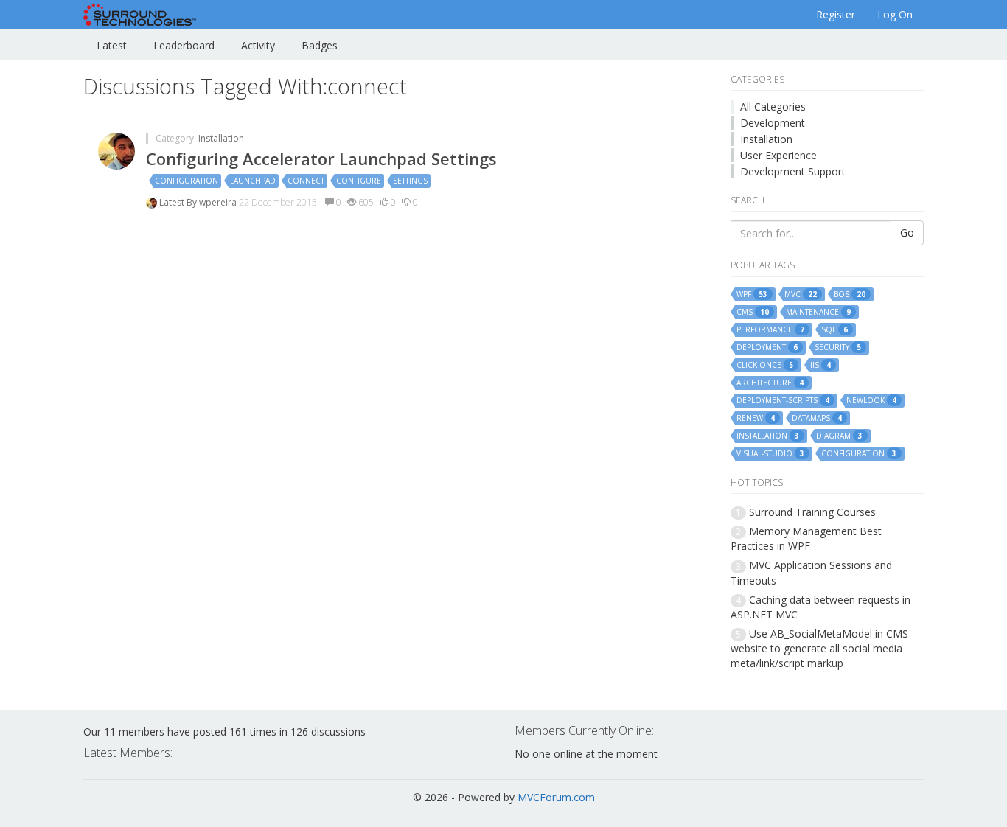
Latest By (179, 202)
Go (907, 233)
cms (752, 312)
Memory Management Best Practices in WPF (806, 538)
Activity (258, 45)
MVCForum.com (556, 797)
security (838, 347)
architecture (770, 382)
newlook (871, 400)
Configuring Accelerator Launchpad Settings (321, 158)
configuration (186, 180)
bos (849, 294)
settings (410, 180)
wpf (751, 294)
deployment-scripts (782, 400)
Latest (112, 45)
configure (358, 180)
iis (820, 365)
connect (306, 180)
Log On (895, 14)
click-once (764, 365)
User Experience (778, 155)
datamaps (817, 418)
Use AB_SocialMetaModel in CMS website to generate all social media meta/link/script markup (819, 648)
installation (767, 436)
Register (835, 14)
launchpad (253, 180)
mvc (800, 294)
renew (755, 418)
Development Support (793, 171)
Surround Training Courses (812, 512)
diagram (839, 436)
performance (770, 329)
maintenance (818, 312)
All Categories (773, 107)
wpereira (219, 202)
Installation (221, 138)
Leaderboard (184, 45)
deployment (767, 347)
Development (772, 123)
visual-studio (770, 453)
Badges (320, 45)
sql (834, 329)
